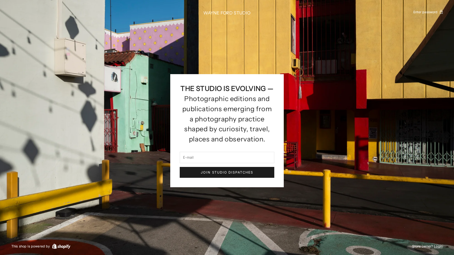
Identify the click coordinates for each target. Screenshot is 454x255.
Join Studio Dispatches (227, 172)
